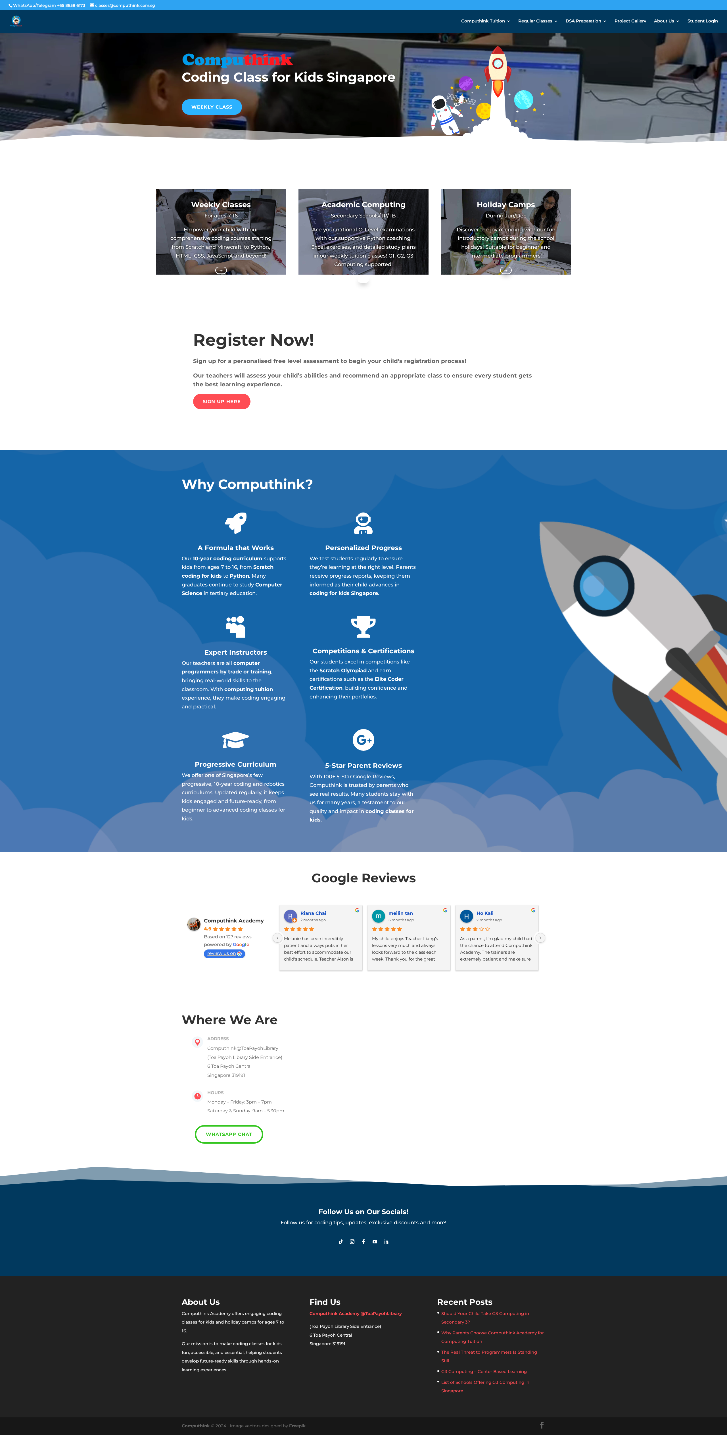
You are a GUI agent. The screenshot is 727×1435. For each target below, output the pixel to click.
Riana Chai (313, 913)
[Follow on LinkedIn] (386, 1241)
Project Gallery (630, 21)
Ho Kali (485, 913)
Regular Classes (535, 21)
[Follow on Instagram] (352, 1241)
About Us (664, 21)
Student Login (703, 21)
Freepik (297, 1425)
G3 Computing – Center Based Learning (484, 1371)
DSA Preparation (583, 21)
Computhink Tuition (483, 21)
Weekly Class (211, 107)
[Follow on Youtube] (374, 1241)
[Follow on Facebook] (363, 1241)
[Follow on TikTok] (340, 1241)
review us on (221, 953)
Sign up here (222, 401)
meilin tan (400, 913)
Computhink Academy (234, 921)
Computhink (196, 1425)
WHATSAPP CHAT (229, 1134)
